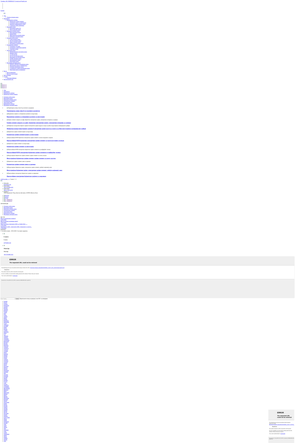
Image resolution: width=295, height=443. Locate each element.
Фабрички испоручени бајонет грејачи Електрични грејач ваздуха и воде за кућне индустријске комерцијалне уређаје (46, 128)
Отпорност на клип (15, 46)
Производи (7, 18)
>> (9, 179)
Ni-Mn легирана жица (15, 58)
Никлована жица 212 (15, 28)
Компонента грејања (12, 20)
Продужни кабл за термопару (17, 69)
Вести (5, 71)
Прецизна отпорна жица (13, 31)
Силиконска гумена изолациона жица (20, 68)
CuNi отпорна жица (15, 39)
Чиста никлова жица (15, 29)
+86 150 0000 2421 (8, 187)
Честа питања (7, 75)
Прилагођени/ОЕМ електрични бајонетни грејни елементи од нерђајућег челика (34, 152)
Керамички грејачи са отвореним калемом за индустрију (26, 117)
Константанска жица (15, 32)
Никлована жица (11, 27)
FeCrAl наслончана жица (16, 56)
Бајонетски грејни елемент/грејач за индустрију (23, 134)
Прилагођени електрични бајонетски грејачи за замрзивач (26, 176)
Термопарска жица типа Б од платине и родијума (23, 111)
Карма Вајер (13, 33)
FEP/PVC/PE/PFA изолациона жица (19, 64)
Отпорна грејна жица (12, 38)
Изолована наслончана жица (17, 57)
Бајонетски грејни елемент (17, 21)
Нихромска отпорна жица (16, 43)
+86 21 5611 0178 (8, 190)
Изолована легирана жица (14, 63)
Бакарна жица (13, 53)
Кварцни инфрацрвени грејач (17, 24)
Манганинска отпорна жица (17, 35)
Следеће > (5, 179)
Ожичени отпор (14, 49)
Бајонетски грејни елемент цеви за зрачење (21, 164)
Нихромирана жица (15, 60)
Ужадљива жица (11, 50)
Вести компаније (11, 72)
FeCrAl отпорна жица (15, 40)
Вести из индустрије (12, 74)
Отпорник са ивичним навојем (18, 47)
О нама (5, 76)
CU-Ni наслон (13, 54)
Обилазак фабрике (11, 78)
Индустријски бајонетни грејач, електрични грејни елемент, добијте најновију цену (34, 170)
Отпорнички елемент (12, 45)
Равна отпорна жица (15, 42)
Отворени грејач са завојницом (18, 22)
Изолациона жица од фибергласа (18, 65)
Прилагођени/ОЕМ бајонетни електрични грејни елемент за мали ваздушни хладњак (35, 140)
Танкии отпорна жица (12, 17)
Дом (5, 16)
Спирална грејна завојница (17, 25)
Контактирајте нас (8, 79)
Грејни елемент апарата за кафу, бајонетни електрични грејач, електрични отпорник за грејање (39, 123)
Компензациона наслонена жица (18, 51)
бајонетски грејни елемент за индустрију (20, 146)
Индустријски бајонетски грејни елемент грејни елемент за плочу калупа (31, 158)
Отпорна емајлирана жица (17, 67)
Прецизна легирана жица (16, 36)
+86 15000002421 (7, 1)
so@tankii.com (21, 1)
